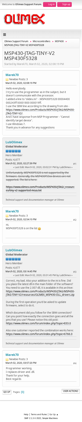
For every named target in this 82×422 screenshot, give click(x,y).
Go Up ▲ (53, 414)
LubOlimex (14, 142)
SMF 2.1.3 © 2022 (32, 418)
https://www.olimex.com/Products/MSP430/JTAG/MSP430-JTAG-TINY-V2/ (40, 111)
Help (26, 414)
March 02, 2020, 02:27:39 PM (21, 163)
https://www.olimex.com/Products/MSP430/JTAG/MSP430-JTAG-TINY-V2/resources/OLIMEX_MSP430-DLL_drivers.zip (40, 293)
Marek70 (12, 75)
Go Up (6, 392)
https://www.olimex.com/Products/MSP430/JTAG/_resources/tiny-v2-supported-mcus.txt (40, 188)
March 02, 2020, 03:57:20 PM (21, 362)
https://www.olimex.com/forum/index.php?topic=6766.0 (39, 334)
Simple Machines (50, 418)
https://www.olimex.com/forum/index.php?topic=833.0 (38, 323)
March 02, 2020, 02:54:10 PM (21, 219)
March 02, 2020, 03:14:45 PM (21, 271)
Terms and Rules (39, 414)
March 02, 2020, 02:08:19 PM (21, 83)
